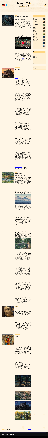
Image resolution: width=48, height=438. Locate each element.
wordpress (34, 58)
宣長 (33, 62)
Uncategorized (17, 334)
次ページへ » (29, 429)
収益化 (16, 336)
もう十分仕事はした (19, 173)
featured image (18, 308)
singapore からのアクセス (36, 33)
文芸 (33, 63)
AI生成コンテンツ (35, 56)
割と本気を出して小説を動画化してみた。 (23, 17)
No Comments (23, 19)
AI (33, 55)
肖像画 (34, 42)
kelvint (16, 19)
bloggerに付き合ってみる (36, 39)
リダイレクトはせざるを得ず (37, 45)
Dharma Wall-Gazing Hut (24, 4)
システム (17, 306)
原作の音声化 (18, 69)
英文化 (21, 23)
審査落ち (34, 36)
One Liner (16, 21)
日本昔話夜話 (22, 58)
